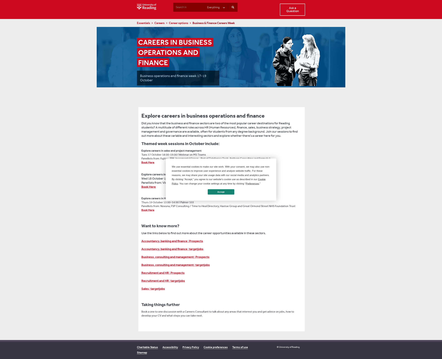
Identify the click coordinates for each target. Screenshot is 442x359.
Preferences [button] (252, 183)
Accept (220, 192)
